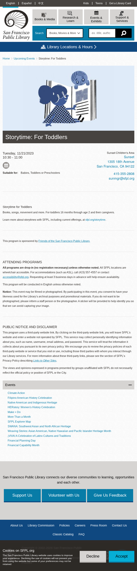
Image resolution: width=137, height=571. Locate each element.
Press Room (98, 525)
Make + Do (14, 412)
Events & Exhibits (96, 19)
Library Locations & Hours (70, 47)
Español (27, 3)
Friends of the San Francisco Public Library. (64, 241)
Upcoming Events (24, 58)
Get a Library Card (120, 3)
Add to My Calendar (6, 165)
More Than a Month (19, 416)
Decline (92, 556)
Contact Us (119, 525)
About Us (16, 525)
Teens (99, 3)
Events (10, 385)
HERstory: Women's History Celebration (31, 407)
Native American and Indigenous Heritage (32, 402)
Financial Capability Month (23, 445)
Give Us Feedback (110, 495)
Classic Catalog (63, 534)
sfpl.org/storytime (95, 219)
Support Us (22, 495)
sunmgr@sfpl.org (121, 178)
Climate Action (16, 393)
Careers (80, 525)
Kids (86, 3)
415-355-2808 (124, 173)
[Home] (16, 25)
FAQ (82, 534)
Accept (121, 556)
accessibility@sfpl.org (16, 277)
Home (6, 58)
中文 (41, 3)
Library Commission (41, 525)
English (10, 3)
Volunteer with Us (63, 495)
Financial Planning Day (22, 440)
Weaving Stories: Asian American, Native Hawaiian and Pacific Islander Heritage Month (59, 431)
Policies (64, 525)
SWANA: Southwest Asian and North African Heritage (39, 426)
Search (39, 33)
